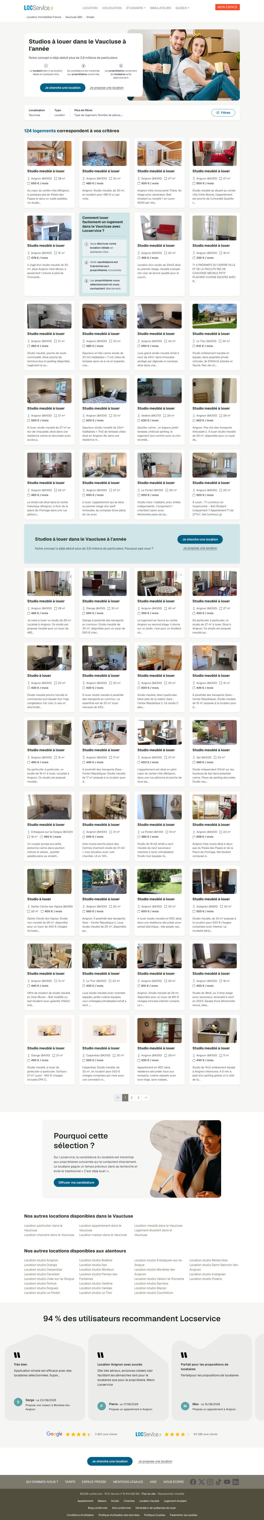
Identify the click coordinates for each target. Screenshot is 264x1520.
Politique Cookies (154, 1515)
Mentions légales (128, 1482)
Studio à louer (39, 675)
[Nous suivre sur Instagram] (210, 1482)
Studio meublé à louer (46, 171)
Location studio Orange (40, 1265)
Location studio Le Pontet (42, 1293)
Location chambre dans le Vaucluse (49, 1235)
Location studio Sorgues (41, 1288)
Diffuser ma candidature (76, 1182)
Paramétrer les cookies (183, 1515)
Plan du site (149, 1493)
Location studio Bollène (95, 1260)
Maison (102, 1501)
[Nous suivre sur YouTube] (227, 1482)
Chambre (129, 1501)
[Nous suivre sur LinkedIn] (235, 1482)
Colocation (112, 8)
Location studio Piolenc (205, 1279)
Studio (115, 1501)
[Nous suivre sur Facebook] (193, 1482)
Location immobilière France (44, 17)
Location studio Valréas (95, 1288)
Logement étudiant (175, 1501)
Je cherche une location (63, 88)
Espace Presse (94, 1482)
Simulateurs (160, 8)
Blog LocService (97, 1508)
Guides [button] (181, 8)
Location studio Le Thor (95, 1293)
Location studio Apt (93, 1265)
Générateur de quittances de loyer (155, 1508)
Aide (153, 1482)
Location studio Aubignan (207, 1274)
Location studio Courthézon (153, 1293)
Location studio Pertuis (40, 1283)
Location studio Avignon (41, 1260)
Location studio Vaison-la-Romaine (159, 1279)
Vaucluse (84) (73, 17)
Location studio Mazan (150, 1288)
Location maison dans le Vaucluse (103, 1235)
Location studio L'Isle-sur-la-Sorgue (49, 1279)
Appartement (85, 1501)
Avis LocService (121, 1508)
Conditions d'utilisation (80, 1515)
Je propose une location (106, 88)
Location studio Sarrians (151, 1283)
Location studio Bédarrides (208, 1260)
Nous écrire (174, 1482)
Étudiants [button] (134, 8)
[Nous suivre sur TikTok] (218, 1482)
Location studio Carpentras (43, 1269)
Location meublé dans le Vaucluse (158, 1226)
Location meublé (149, 1501)
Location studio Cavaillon (42, 1274)
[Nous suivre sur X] (201, 1482)
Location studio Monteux (96, 1269)
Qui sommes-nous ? (42, 1482)
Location (90, 8)
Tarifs (70, 1482)
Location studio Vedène (95, 1283)
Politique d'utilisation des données (119, 1515)
